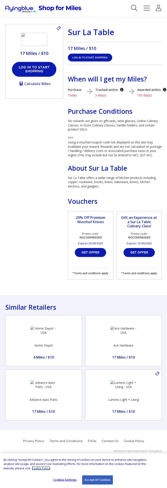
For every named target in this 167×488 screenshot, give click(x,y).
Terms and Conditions (66, 441)
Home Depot (43, 345)
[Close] (160, 460)
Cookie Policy (134, 441)
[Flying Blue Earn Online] (43, 8)
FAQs (92, 441)
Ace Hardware (123, 345)
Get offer (90, 252)
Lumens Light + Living (123, 400)
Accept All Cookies (97, 480)
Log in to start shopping (34, 69)
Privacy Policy (33, 441)
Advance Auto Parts (43, 400)
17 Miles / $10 (82, 48)
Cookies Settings (65, 480)
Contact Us (110, 441)
